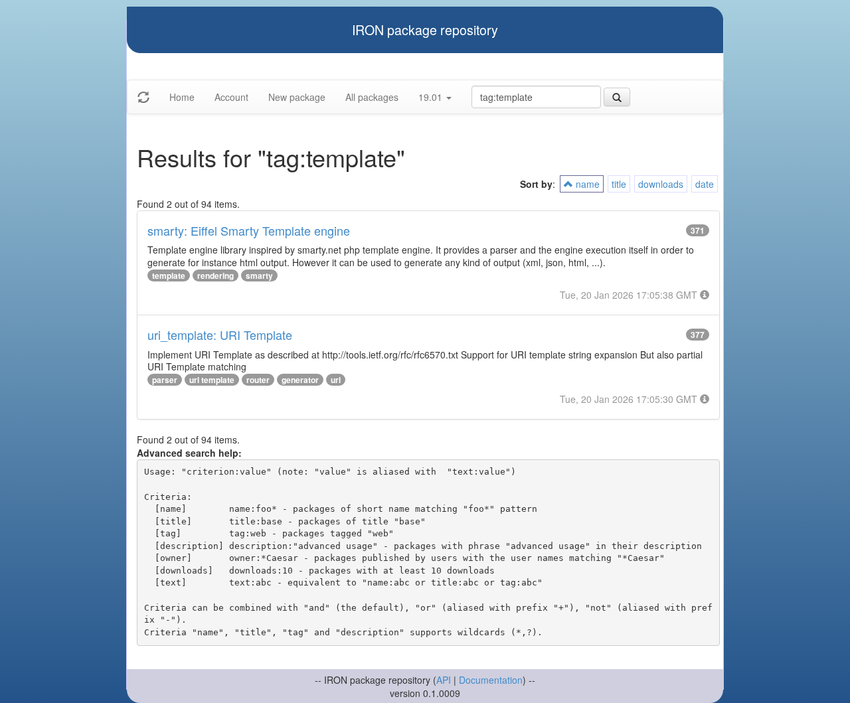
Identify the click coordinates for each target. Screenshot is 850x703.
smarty (259, 275)
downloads (660, 184)
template (168, 275)
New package (296, 97)
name (586, 184)
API (443, 679)
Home (182, 97)
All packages (371, 97)
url (336, 380)
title (619, 184)
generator (300, 380)
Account (231, 97)
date (704, 184)
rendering (215, 275)
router (258, 380)
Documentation (491, 679)
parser (164, 380)
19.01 (431, 97)
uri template (211, 380)
